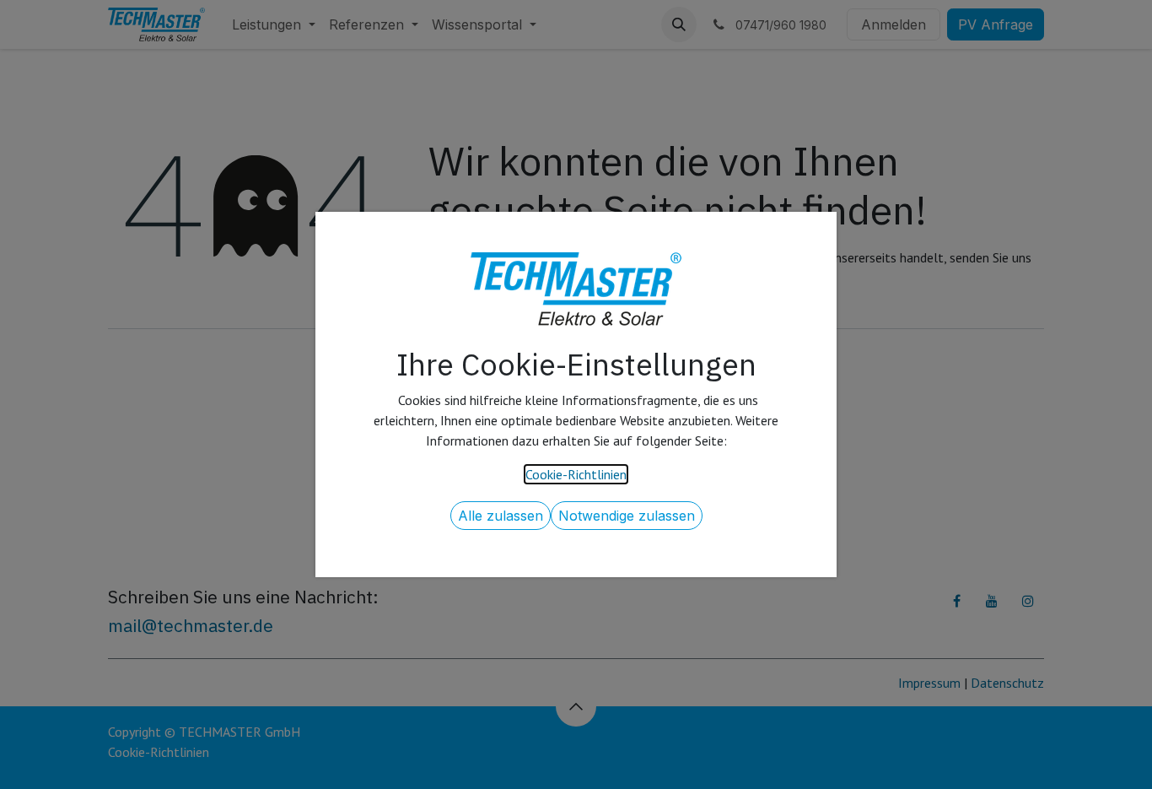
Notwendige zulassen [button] (626, 515)
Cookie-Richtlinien (576, 474)
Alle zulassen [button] (500, 515)
